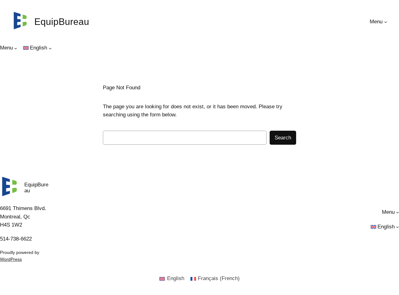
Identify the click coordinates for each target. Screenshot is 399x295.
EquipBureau (61, 21)
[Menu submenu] (385, 21)
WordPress (11, 259)
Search (283, 138)
